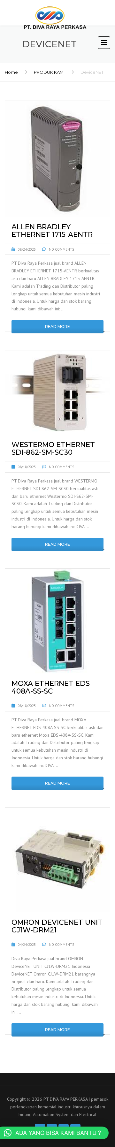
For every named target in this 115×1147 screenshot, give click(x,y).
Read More (57, 326)
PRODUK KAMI (49, 72)
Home (11, 72)
